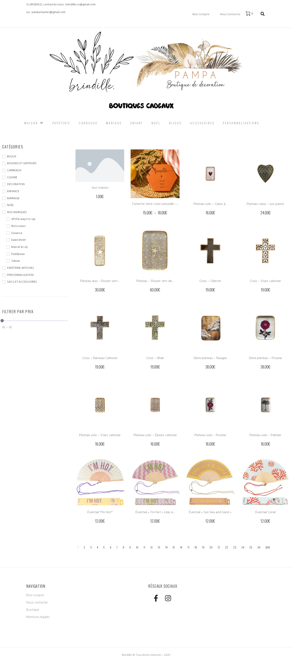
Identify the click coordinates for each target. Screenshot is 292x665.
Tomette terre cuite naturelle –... (155, 204)
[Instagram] (167, 598)
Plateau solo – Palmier (265, 435)
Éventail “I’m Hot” (99, 512)
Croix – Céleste (210, 281)
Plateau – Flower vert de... (155, 281)
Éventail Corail (265, 512)
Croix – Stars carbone (265, 281)
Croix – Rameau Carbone (99, 358)
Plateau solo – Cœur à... (210, 204)
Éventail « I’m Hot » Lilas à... (155, 512)
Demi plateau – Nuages (210, 358)
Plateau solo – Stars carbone (100, 435)
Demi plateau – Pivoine (265, 358)
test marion (99, 187)
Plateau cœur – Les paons (265, 204)
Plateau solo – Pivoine (210, 435)
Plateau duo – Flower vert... (99, 281)
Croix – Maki (155, 358)
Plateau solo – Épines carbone (155, 435)
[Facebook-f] (155, 598)
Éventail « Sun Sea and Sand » (210, 512)
